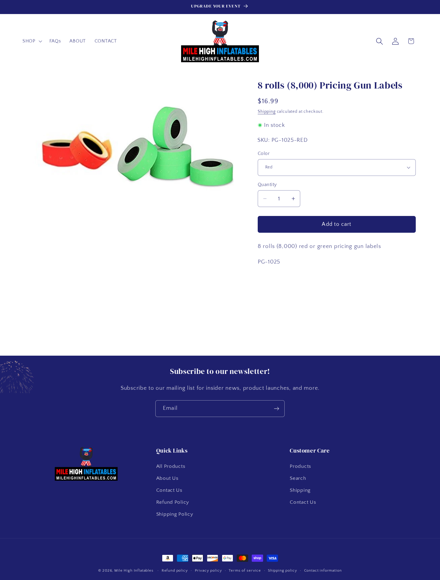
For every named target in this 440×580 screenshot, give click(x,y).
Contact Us (169, 490)
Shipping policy (282, 570)
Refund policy (175, 570)
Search (298, 478)
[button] (31, 41)
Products (300, 466)
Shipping (267, 111)
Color (264, 153)
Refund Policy (172, 502)
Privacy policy (208, 570)
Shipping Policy (174, 514)
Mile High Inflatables (134, 570)
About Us (167, 478)
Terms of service (245, 570)
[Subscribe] (276, 408)
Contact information (323, 570)
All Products (171, 466)
